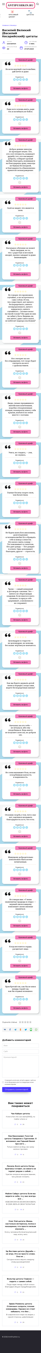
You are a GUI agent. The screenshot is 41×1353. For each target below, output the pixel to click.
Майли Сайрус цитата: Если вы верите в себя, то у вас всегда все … (20, 1196)
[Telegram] (20, 79)
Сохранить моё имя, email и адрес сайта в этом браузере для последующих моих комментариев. (20, 1082)
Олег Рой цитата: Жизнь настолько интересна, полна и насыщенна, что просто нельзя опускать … (20, 1225)
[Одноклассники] (17, 79)
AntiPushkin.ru (20, 5)
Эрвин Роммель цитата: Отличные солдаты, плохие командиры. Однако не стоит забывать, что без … (20, 1308)
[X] (23, 79)
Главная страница (9, 25)
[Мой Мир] (26, 79)
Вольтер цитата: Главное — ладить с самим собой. (20, 1280)
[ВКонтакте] (14, 79)
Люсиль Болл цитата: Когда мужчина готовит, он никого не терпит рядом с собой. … (20, 1168)
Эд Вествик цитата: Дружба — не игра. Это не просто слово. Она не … (20, 1253)
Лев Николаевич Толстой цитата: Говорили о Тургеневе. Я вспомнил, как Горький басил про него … (20, 1140)
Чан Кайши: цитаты (20, 1114)
